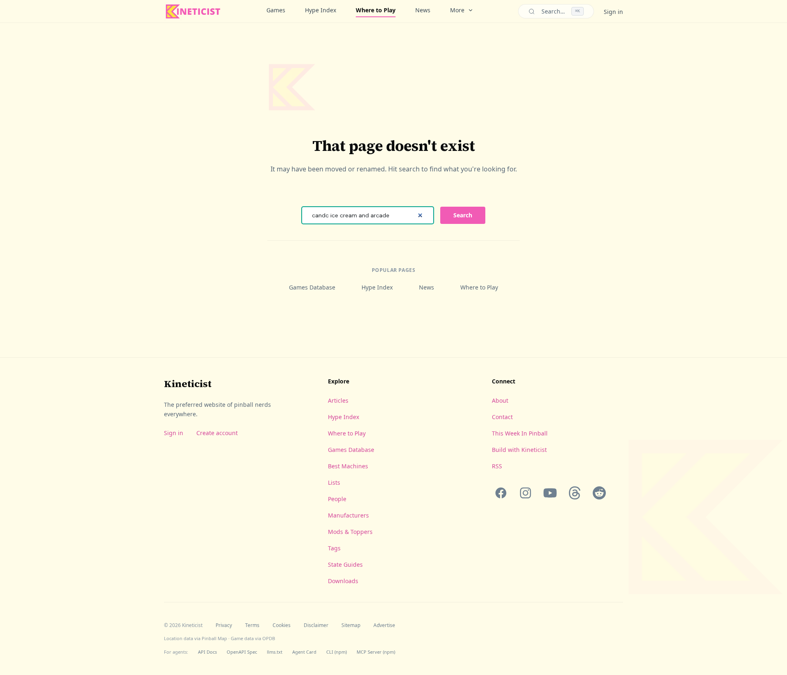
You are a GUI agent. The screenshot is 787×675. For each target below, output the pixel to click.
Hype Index (320, 10)
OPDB (268, 638)
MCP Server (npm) (376, 652)
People (337, 499)
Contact (502, 417)
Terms (252, 625)
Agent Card (304, 652)
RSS (497, 466)
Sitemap (350, 625)
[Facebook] (501, 493)
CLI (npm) (336, 652)
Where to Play (376, 10)
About (500, 400)
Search (462, 215)
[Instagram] (525, 493)
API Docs (207, 652)
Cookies (282, 625)
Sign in (613, 12)
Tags (334, 548)
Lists (334, 482)
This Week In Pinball (520, 433)
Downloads (343, 581)
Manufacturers (348, 515)
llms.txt (274, 652)
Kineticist (188, 383)
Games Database (312, 287)
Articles (338, 400)
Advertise (384, 625)
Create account (217, 433)
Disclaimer (316, 625)
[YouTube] (550, 493)
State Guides (345, 564)
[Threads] (575, 493)
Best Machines (348, 466)
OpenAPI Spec (242, 652)
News (422, 10)
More (457, 10)
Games (275, 10)
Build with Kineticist (519, 450)
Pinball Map (214, 638)
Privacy (224, 625)
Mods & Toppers (350, 532)
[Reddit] (599, 493)
